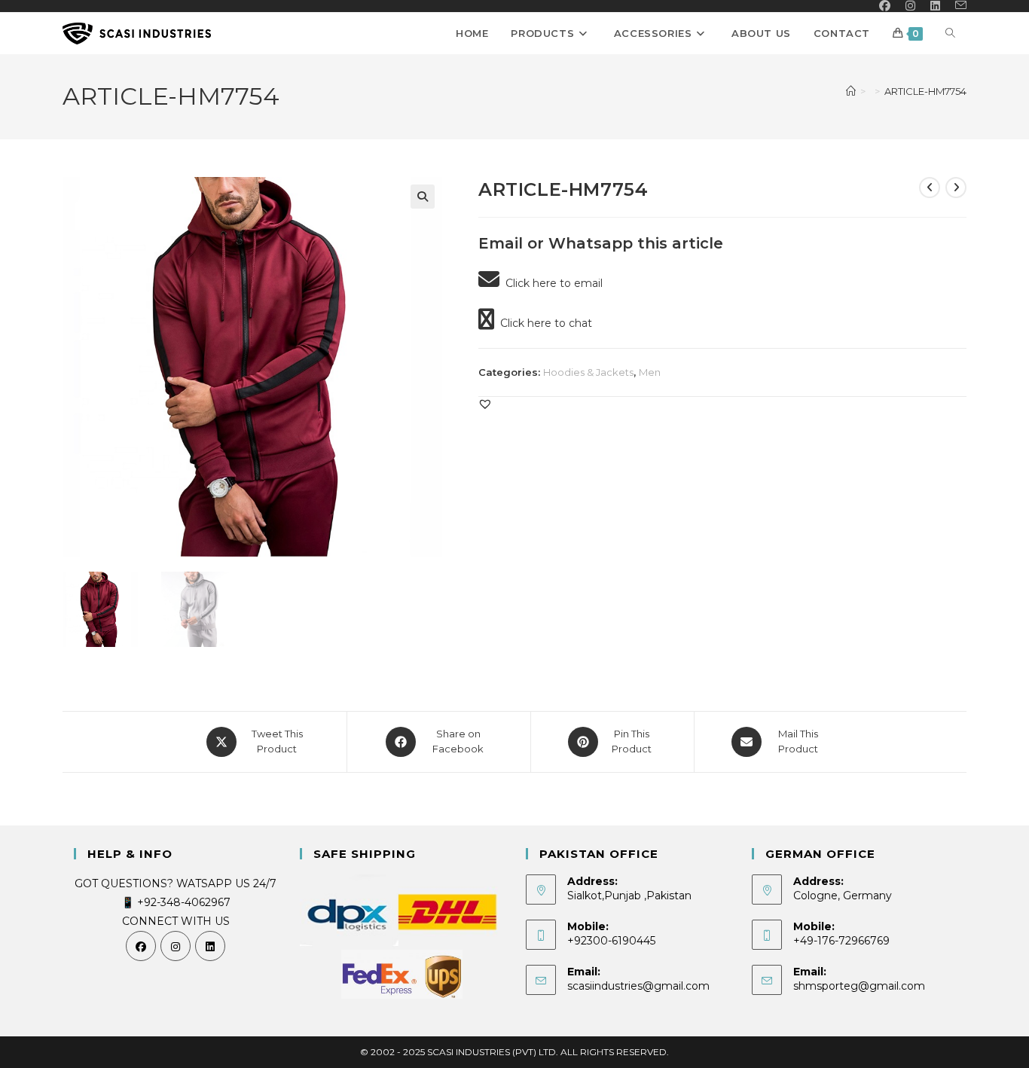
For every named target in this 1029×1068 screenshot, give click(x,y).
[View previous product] (929, 187)
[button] (423, 197)
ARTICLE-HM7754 (925, 91)
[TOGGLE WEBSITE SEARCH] (950, 33)
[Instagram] (175, 946)
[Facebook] (141, 946)
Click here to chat (543, 323)
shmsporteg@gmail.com (859, 986)
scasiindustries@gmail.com (638, 986)
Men (650, 372)
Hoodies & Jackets (588, 372)
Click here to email (551, 283)
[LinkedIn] (210, 946)
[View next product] (955, 187)
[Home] (851, 91)
